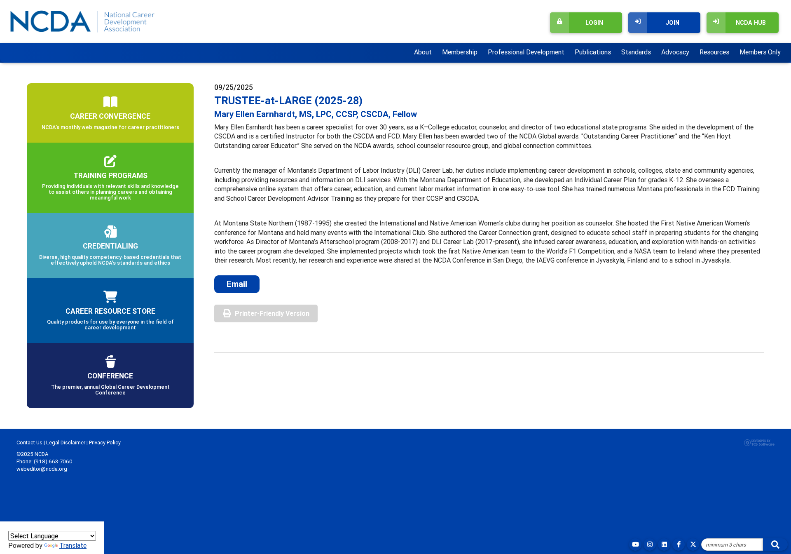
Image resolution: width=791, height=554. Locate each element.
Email (237, 284)
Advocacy (675, 52)
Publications (593, 52)
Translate (73, 545)
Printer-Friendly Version (272, 313)
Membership (459, 52)
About (423, 52)
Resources (714, 52)
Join (672, 22)
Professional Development (526, 52)
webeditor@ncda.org (41, 468)
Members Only (760, 52)
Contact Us (29, 442)
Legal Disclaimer (65, 442)
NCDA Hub (751, 22)
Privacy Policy (105, 442)
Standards (636, 52)
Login (594, 22)
